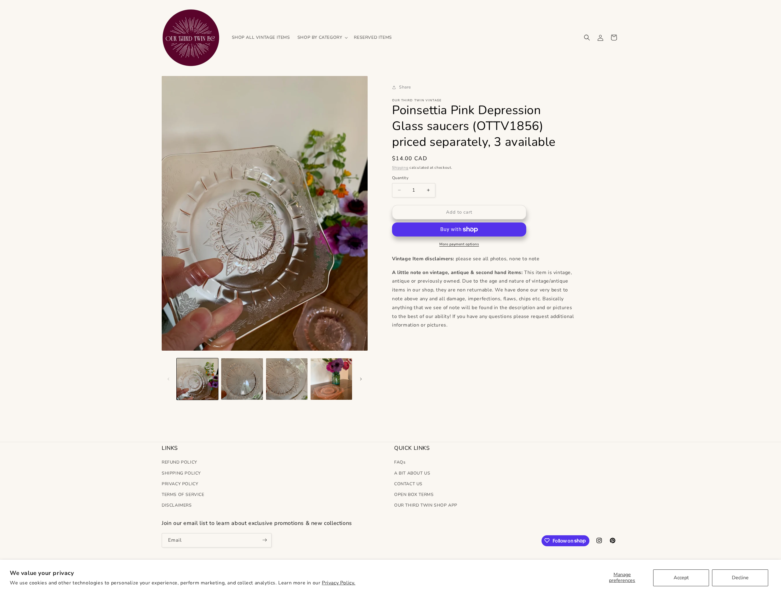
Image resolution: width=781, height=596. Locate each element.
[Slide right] (361, 379)
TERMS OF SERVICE (183, 494)
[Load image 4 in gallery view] (331, 379)
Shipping (400, 167)
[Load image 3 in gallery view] (287, 379)
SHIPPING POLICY (181, 473)
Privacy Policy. (338, 583)
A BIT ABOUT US (412, 473)
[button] (322, 37)
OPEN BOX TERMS (414, 494)
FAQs (399, 462)
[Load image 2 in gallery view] (242, 379)
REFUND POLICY (179, 462)
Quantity (400, 178)
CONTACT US (408, 483)
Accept (681, 577)
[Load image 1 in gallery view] (197, 379)
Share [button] (405, 87)
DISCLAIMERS (177, 505)
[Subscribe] (264, 540)
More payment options (459, 244)
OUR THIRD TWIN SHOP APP (425, 505)
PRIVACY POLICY (180, 483)
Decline (740, 577)
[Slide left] (168, 379)
